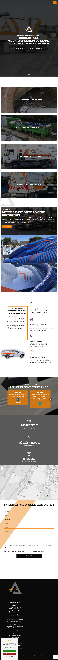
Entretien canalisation (15, 635)
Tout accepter (9, 651)
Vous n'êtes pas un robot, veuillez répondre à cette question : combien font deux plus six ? (28, 545)
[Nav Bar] (55, 2)
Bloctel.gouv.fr (8, 573)
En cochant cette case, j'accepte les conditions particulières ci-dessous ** (25, 551)
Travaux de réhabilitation (15, 627)
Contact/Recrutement (15, 624)
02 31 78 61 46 (21, 49)
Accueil (15, 618)
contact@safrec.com (29, 461)
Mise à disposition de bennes (15, 621)
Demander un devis (35, 49)
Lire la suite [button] (40, 400)
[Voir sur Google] (17, 399)
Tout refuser (9, 653)
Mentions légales (34, 655)
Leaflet (56, 499)
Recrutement (15, 623)
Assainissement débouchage (15, 619)
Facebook (6, 226)
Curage (15, 633)
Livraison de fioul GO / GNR (15, 626)
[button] (7, 399)
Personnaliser (9, 656)
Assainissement (15, 637)
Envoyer (29, 556)
